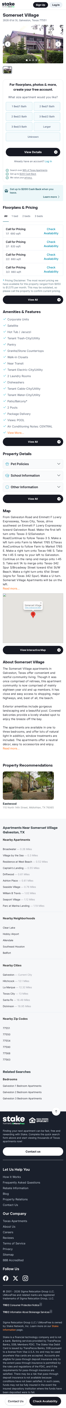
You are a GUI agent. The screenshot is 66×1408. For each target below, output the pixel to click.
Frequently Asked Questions (21, 1182)
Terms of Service (14, 1243)
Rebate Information (15, 1188)
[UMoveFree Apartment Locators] (14, 1120)
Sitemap (8, 1254)
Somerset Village (21, 15)
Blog (6, 1193)
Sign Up (40, 4)
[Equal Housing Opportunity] (38, 1120)
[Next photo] (58, 44)
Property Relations (15, 1199)
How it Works (12, 1177)
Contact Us (16, 1401)
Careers (8, 1232)
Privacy (8, 1249)
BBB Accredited (13, 1260)
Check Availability (51, 231)
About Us (9, 1226)
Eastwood (10, 803)
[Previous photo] (8, 44)
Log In (56, 4)
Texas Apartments (15, 1221)
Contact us (33, 1151)
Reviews (8, 1238)
